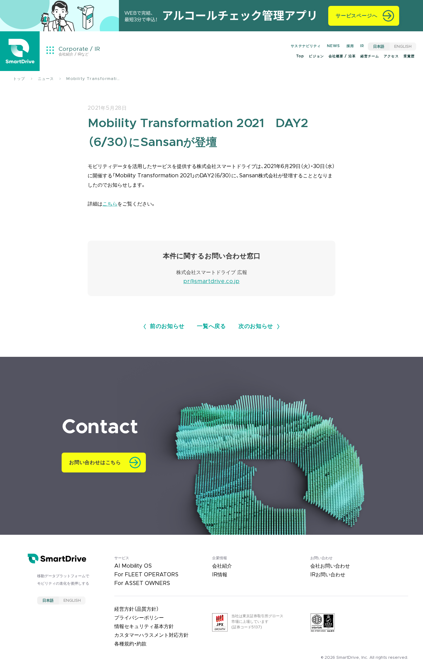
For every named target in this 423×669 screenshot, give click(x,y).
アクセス (391, 56)
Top (300, 56)
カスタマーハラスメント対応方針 (151, 635)
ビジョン (316, 56)
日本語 (378, 46)
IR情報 (219, 574)
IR (362, 46)
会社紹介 (222, 566)
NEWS (333, 46)
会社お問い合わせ (330, 566)
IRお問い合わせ (327, 574)
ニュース (46, 79)
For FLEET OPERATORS (146, 574)
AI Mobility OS (133, 566)
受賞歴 (409, 56)
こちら (109, 204)
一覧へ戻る (211, 326)
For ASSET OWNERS (142, 583)
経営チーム (369, 56)
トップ (19, 79)
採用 (350, 46)
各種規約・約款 (130, 643)
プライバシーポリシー (139, 617)
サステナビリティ (306, 46)
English (403, 46)
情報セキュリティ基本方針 (144, 626)
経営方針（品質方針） (136, 609)
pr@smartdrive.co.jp (211, 281)
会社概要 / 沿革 (342, 56)
